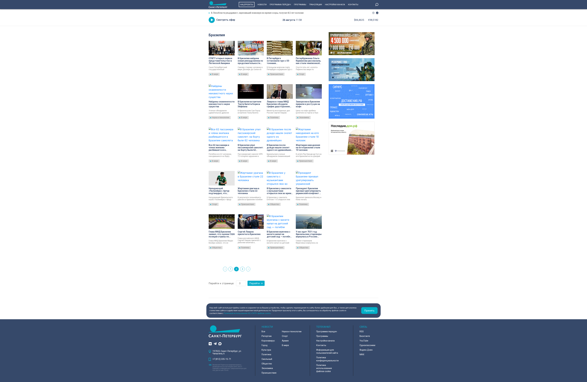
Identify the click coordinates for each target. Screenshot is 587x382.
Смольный (267, 359)
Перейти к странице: (221, 283)
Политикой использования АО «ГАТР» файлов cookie (247, 313)
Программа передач (280, 4)
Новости (262, 4)
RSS (362, 331)
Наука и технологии (220, 117)
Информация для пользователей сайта (327, 351)
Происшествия (276, 74)
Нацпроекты (246, 4)
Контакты (353, 4)
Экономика (304, 117)
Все (263, 331)
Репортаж (267, 336)
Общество (274, 204)
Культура (266, 350)
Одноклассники (367, 345)
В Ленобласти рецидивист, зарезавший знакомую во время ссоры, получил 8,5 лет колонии (257, 13)
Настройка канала (325, 340)
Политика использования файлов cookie (324, 368)
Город (265, 345)
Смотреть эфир (225, 19)
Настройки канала (335, 4)
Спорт (301, 74)
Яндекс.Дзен (366, 350)
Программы (300, 4)
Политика (274, 117)
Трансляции (315, 4)
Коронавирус (268, 340)
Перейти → (256, 283)
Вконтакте (365, 336)
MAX (362, 354)
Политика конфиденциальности (327, 359)
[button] (377, 13)
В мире (215, 74)
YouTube (364, 340)
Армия (285, 340)
